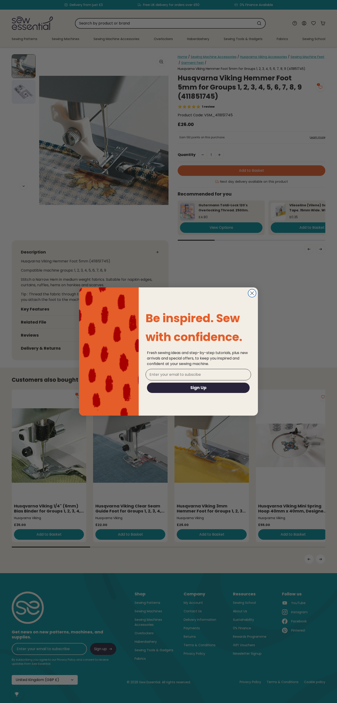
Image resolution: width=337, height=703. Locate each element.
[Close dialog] (252, 293)
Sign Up (198, 387)
